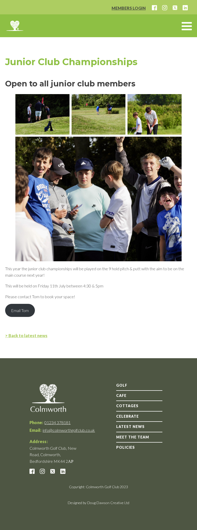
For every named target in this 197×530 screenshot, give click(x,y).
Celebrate (127, 416)
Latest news (130, 426)
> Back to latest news (26, 335)
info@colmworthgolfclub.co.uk (69, 430)
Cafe (121, 395)
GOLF (121, 385)
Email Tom (20, 310)
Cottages (127, 406)
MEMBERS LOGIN (129, 8)
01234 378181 (57, 422)
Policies (125, 447)
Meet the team (132, 437)
